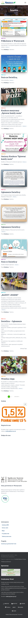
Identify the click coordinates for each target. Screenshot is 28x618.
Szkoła (8, 607)
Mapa (3, 530)
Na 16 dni (14, 543)
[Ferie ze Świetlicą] (14, 63)
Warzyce (7, 603)
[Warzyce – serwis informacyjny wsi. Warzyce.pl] (8, 2)
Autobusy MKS (5, 525)
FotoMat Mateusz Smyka (20, 559)
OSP (15, 607)
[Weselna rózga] (14, 364)
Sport (14, 611)
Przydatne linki (5, 533)
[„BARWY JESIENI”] (14, 281)
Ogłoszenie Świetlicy (10, 192)
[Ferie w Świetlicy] (14, 247)
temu (11, 49)
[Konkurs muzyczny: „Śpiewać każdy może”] (14, 96)
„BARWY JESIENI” (9, 295)
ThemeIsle (19, 614)
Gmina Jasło (5, 527)
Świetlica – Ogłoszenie (11, 321)
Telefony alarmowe (6, 536)
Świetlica (3, 38)
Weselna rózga (7, 379)
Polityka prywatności (6, 561)
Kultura (21, 607)
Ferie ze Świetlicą (9, 77)
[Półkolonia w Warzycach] (14, 26)
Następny (16, 396)
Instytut (15, 603)
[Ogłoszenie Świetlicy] (14, 178)
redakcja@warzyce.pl (10, 431)
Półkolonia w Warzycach (12, 41)
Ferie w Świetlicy (9, 262)
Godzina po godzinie (6, 543)
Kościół (23, 603)
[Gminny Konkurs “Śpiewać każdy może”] (14, 142)
